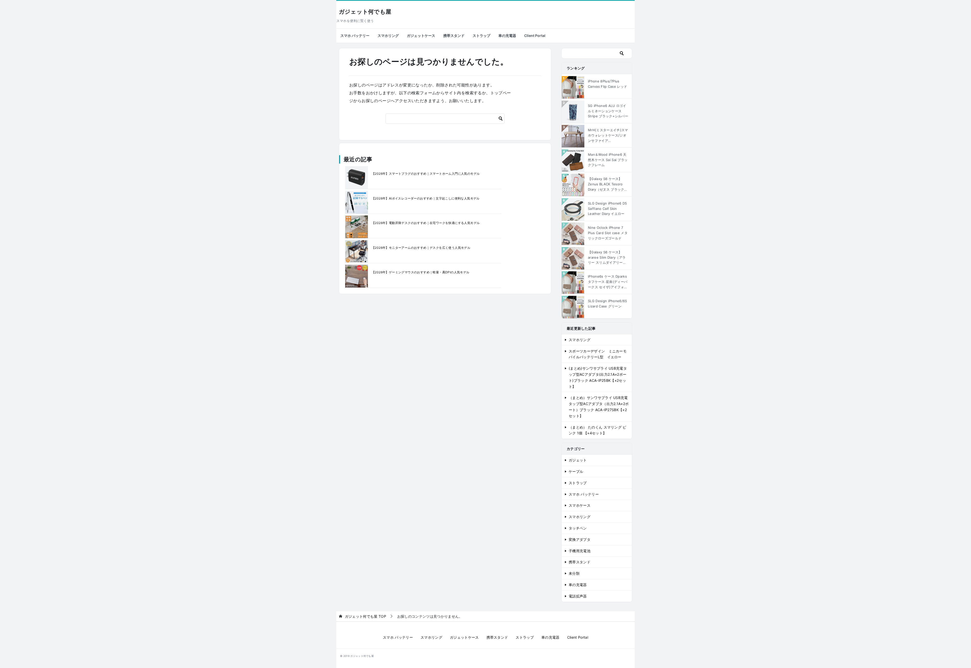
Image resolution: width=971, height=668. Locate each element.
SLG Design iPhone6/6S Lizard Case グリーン (607, 303)
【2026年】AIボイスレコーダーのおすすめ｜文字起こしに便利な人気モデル (426, 198)
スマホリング (388, 35)
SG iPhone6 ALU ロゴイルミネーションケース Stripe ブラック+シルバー (608, 111)
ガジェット (578, 460)
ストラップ (481, 35)
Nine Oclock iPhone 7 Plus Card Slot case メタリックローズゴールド (608, 233)
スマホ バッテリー (354, 35)
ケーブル (576, 471)
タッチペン (578, 528)
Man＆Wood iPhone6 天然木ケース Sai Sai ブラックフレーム (608, 159)
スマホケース (579, 505)
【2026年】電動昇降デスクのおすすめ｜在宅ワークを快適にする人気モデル (426, 223)
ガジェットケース (421, 35)
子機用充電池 (579, 551)
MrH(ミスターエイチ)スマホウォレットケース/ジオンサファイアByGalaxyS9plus (608, 135)
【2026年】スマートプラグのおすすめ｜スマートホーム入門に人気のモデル (426, 173)
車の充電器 (507, 35)
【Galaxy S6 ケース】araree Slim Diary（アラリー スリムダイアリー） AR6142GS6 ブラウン (607, 257)
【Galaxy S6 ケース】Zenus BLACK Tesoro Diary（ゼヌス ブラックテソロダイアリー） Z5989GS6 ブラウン (608, 184)
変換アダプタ (579, 539)
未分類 (574, 573)
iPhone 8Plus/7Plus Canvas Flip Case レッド (607, 83)
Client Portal (534, 35)
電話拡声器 (578, 596)
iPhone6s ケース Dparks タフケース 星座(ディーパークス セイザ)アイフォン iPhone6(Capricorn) (607, 282)
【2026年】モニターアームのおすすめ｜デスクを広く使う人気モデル (421, 248)
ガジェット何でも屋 (365, 12)
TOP (365, 616)
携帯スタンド (454, 35)
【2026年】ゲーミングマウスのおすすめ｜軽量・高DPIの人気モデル (421, 272)
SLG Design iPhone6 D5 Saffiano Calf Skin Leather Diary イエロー (607, 208)
